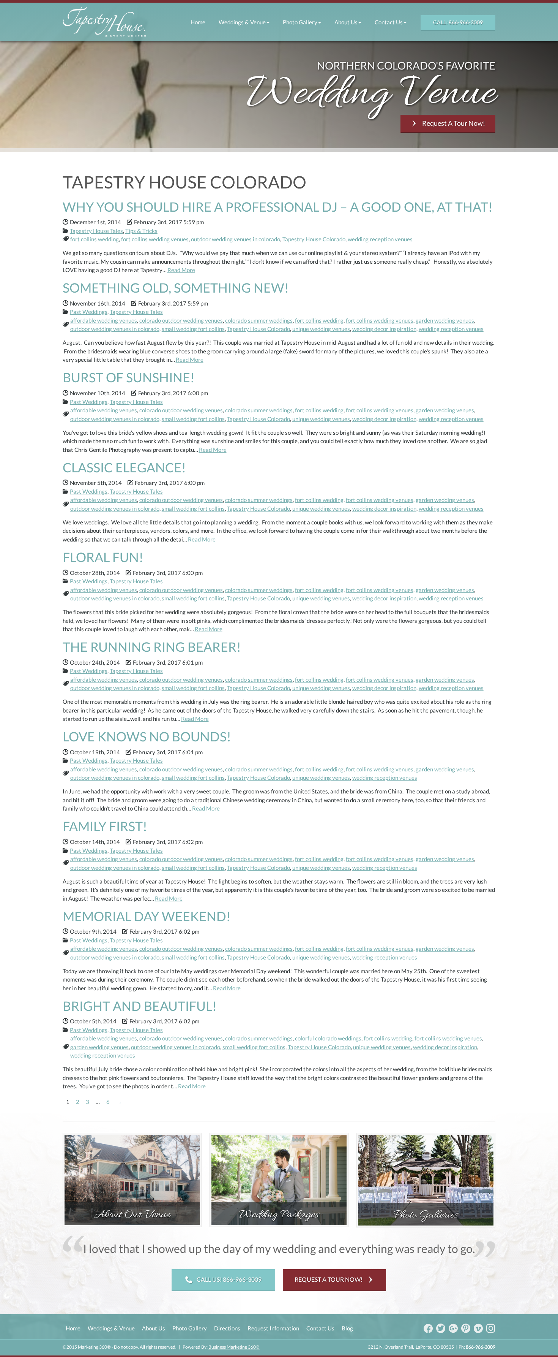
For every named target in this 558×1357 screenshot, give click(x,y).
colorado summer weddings (259, 320)
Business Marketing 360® (234, 1347)
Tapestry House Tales (96, 230)
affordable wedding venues (103, 320)
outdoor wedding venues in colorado (235, 239)
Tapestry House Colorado (313, 239)
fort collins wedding (94, 239)
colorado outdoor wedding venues (181, 320)
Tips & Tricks (141, 230)
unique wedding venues (321, 328)
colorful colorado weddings (328, 1038)
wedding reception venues (380, 239)
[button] (244, 22)
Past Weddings (88, 311)
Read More (181, 269)
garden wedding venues (445, 320)
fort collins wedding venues (155, 239)
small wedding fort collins (193, 328)
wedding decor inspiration (384, 328)
